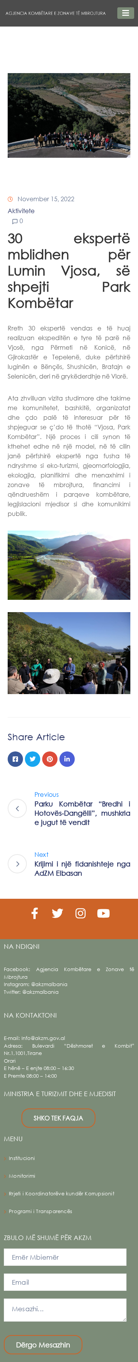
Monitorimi (22, 1176)
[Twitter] (32, 759)
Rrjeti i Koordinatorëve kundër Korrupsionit (61, 1193)
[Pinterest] (50, 759)
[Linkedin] (67, 759)
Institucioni (22, 1158)
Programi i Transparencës (40, 1211)
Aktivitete (21, 211)
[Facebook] (15, 759)
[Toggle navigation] (125, 13)
